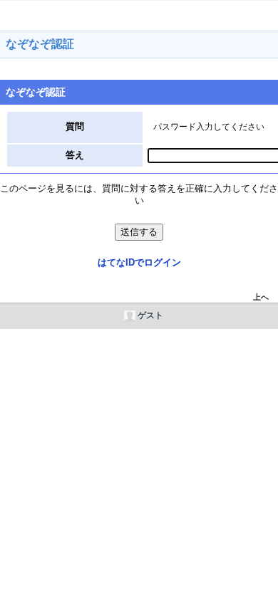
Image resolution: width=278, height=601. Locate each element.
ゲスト (150, 315)
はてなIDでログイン (139, 262)
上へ (261, 297)
